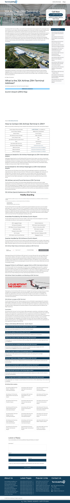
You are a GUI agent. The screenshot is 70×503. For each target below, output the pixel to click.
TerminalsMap (7, 18)
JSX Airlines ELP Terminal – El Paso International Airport (12, 428)
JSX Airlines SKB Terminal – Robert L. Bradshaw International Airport (12, 389)
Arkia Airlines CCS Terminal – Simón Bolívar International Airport (58, 38)
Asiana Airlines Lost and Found (42, 486)
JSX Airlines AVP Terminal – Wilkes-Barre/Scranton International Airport (12, 408)
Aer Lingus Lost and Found (42, 482)
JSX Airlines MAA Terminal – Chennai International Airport (27, 402)
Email (9, 458)
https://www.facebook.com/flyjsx (38, 149)
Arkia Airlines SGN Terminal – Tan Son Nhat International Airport (58, 33)
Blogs (64, 2)
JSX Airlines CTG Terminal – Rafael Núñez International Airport (12, 395)
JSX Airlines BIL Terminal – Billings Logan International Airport (27, 428)
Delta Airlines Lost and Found (42, 481)
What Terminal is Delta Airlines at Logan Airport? (46, 491)
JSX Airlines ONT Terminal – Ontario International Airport (27, 408)
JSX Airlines (13, 18)
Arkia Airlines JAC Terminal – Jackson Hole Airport (31, 484)
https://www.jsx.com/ (38, 145)
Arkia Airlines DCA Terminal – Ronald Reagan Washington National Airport (58, 76)
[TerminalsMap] (11, 1)
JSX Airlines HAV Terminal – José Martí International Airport (27, 389)
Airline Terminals (57, 2)
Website (30, 458)
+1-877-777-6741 (56, 15)
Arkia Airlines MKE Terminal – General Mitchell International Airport (58, 54)
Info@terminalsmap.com (58, 490)
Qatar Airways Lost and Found (42, 488)
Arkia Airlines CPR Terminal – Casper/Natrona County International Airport (58, 49)
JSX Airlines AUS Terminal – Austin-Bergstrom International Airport (12, 421)
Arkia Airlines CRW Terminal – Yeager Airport (29, 493)
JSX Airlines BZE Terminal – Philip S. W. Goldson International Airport (42, 428)
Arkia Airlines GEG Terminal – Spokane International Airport (58, 81)
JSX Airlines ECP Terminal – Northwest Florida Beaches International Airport (42, 408)
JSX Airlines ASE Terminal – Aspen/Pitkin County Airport (27, 395)
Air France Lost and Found (41, 484)
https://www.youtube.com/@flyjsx (38, 147)
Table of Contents (10, 77)
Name (10, 452)
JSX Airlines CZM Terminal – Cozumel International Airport (42, 402)
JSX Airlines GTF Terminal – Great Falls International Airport (42, 415)
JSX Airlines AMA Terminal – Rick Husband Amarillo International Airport (27, 415)
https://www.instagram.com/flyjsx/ (38, 151)
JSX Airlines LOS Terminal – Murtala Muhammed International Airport (27, 421)
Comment (11, 443)
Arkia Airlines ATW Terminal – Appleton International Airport (58, 68)
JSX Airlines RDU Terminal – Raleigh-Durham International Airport (12, 415)
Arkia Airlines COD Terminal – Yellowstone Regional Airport (32, 485)
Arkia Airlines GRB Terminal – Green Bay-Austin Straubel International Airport (58, 64)
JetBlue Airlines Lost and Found (43, 485)
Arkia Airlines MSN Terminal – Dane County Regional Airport (58, 59)
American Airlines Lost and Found (43, 489)
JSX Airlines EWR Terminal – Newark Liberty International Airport (43, 389)
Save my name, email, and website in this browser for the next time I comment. (26, 463)
